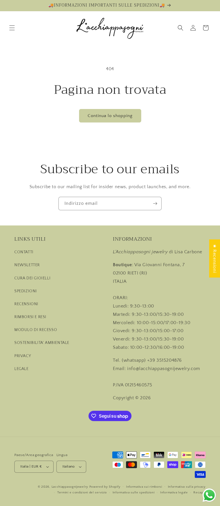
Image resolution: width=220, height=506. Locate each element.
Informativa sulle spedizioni (134, 492)
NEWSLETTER (27, 265)
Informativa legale (174, 492)
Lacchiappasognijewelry (70, 487)
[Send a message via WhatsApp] (209, 495)
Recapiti (199, 492)
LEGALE (21, 369)
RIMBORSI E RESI (30, 317)
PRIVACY (22, 356)
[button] (12, 28)
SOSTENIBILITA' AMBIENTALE (41, 342)
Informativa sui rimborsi (144, 487)
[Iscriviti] (155, 203)
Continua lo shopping (110, 115)
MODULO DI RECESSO (35, 330)
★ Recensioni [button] (214, 258)
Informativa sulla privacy (187, 487)
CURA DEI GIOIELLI (32, 278)
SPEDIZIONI (25, 291)
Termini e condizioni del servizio (82, 492)
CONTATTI (24, 252)
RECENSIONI (26, 304)
